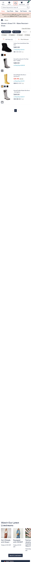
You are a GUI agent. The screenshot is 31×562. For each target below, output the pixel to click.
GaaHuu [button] (12, 35)
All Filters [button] (9, 39)
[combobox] (13, 7)
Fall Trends (23, 11)
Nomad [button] (20, 35)
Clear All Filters (26, 28)
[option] (15, 15)
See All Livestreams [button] (15, 555)
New (16, 11)
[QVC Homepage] (2, 20)
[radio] (2, 55)
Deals (3, 11)
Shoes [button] (4, 35)
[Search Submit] (28, 7)
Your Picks (10, 11)
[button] (3, 3)
